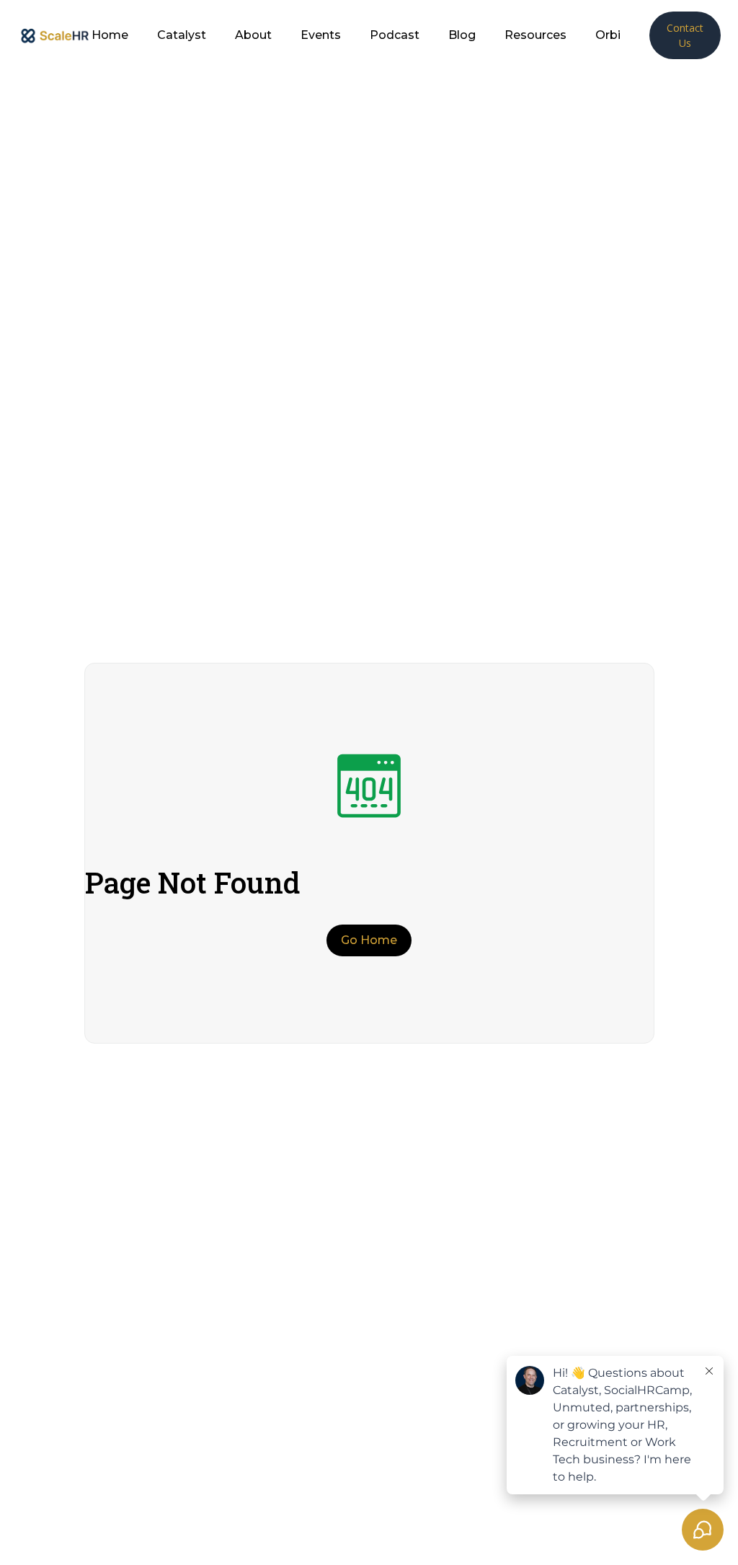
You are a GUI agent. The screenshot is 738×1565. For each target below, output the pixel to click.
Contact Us (685, 35)
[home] (54, 35)
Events (321, 35)
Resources (535, 35)
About (253, 35)
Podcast (394, 35)
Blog (462, 35)
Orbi (608, 35)
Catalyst (181, 35)
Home (110, 35)
